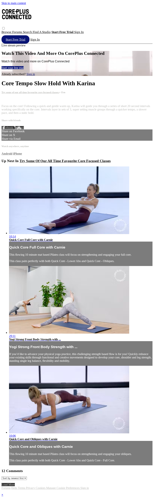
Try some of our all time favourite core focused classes (30, 92)
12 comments (9, 99)
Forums (17, 32)
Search (28, 32)
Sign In (35, 39)
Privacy (31, 488)
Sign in (79, 32)
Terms (22, 488)
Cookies (41, 488)
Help (14, 488)
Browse (7, 32)
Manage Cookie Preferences (63, 488)
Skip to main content (14, 3)
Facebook (8, 127)
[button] (3, 28)
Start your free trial (13, 67)
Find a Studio (42, 32)
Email (20, 127)
